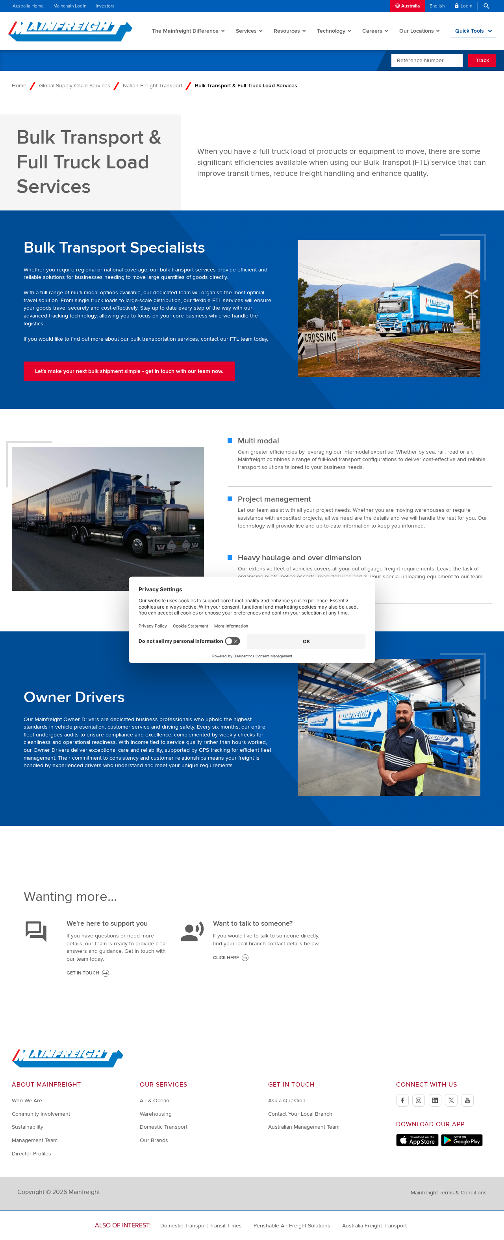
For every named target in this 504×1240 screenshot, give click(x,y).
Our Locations (416, 31)
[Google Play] (462, 1144)
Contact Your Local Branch (300, 1114)
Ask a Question (287, 1100)
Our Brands (154, 1140)
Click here (226, 958)
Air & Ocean (154, 1100)
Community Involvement (41, 1114)
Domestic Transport (163, 1127)
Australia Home (28, 6)
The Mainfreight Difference (185, 31)
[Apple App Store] (417, 1144)
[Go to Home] (68, 1066)
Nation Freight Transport (152, 85)
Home (19, 85)
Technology (331, 31)
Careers (372, 31)
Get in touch (83, 973)
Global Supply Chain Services (74, 85)
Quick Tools (469, 31)
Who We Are (27, 1100)
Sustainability (27, 1127)
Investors (105, 6)
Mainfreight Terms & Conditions (449, 1192)
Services (246, 31)
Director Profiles (31, 1153)
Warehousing (156, 1114)
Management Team (34, 1140)
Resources (287, 31)
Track (482, 60)
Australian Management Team (303, 1127)
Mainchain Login (70, 6)
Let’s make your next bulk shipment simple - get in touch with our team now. (129, 371)
